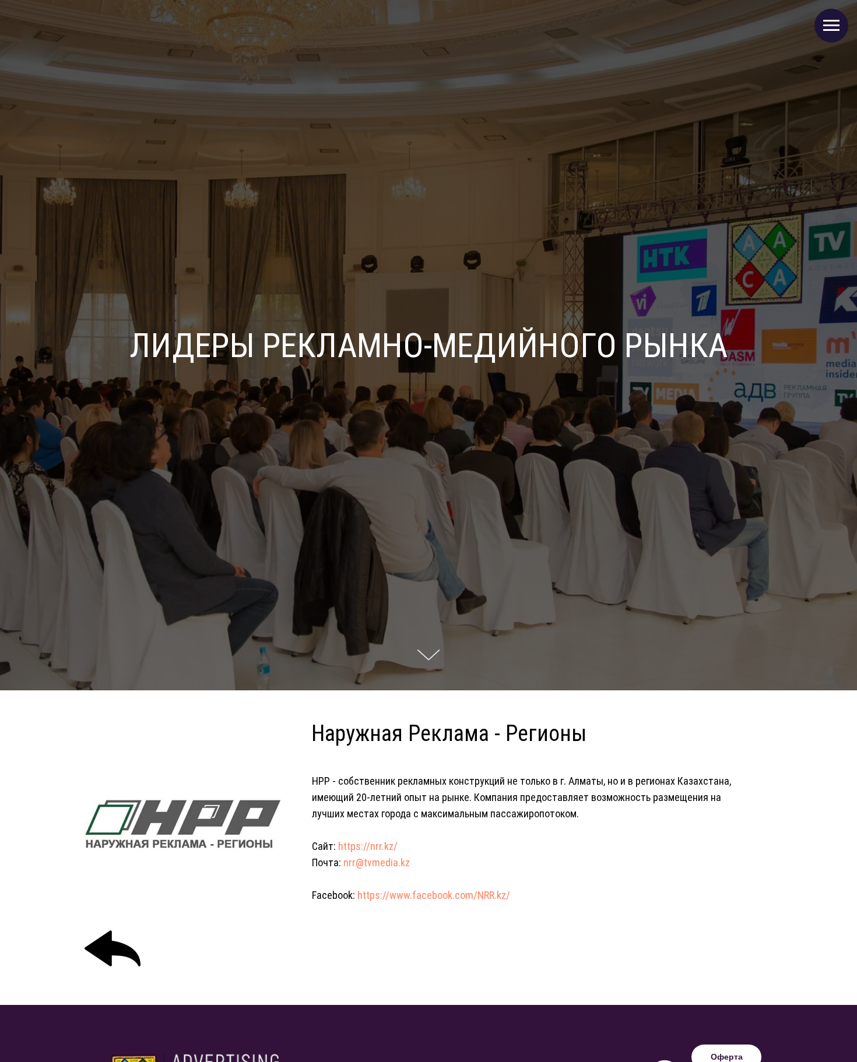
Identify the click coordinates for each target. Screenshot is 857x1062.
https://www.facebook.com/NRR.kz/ (433, 895)
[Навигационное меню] (831, 25)
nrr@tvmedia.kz (376, 862)
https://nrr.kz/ (368, 846)
